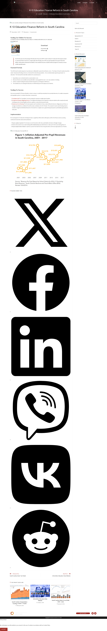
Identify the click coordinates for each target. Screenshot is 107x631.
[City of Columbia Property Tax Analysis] (80, 77)
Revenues (77, 46)
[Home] (36, 14)
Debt (76, 38)
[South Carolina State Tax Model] (80, 109)
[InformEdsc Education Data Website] (80, 93)
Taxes (76, 49)
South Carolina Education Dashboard (83, 67)
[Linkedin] (92, 613)
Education (26, 32)
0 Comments (78, 71)
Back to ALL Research (79, 28)
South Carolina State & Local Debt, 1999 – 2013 (61, 601)
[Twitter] (95, 613)
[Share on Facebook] (40, 311)
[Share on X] (40, 252)
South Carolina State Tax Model (82, 115)
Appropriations (78, 36)
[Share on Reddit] (40, 567)
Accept (4, 629)
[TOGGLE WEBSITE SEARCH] (96, 2)
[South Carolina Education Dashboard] (80, 61)
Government (33, 32)
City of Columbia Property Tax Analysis (83, 83)
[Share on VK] (40, 508)
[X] (75, 126)
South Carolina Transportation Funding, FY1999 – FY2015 (19, 602)
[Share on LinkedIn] (40, 380)
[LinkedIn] (75, 127)
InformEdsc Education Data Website (40, 599)
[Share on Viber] (40, 439)
